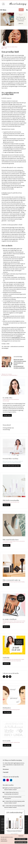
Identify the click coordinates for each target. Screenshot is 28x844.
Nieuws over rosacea (18, 359)
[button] (23, 811)
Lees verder (7, 745)
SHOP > (21, 9)
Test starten (7, 712)
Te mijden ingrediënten (19, 368)
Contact (3, 827)
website (19, 336)
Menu (4, 10)
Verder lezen (7, 415)
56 (3, 48)
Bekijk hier (6, 505)
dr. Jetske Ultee (13, 46)
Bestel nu (6, 626)
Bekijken (6, 584)
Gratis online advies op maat (12, 465)
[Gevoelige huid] (14, 36)
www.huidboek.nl (16, 337)
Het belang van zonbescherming (9, 375)
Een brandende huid (18, 366)
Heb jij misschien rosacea (20, 361)
